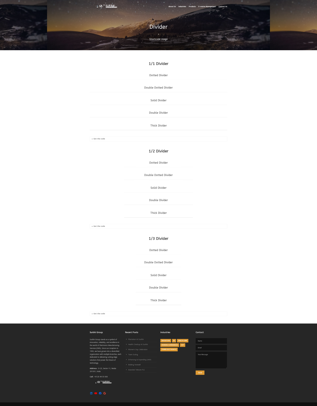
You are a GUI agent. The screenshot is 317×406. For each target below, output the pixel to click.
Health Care (182, 340)
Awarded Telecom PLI (136, 370)
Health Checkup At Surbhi (138, 344)
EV (174, 340)
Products (192, 6)
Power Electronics (169, 349)
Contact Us (223, 6)
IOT (182, 345)
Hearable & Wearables (170, 345)
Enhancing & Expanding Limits (139, 360)
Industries (182, 6)
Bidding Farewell (134, 365)
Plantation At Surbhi (136, 339)
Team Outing (133, 355)
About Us (172, 6)
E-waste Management (207, 6)
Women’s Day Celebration (137, 349)
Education (166, 340)
